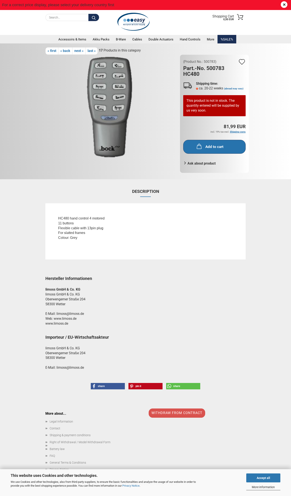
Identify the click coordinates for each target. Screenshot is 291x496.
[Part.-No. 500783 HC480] (111, 108)
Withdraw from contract (176, 413)
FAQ (52, 455)
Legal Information (61, 421)
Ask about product (201, 163)
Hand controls (190, 39)
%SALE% (227, 39)
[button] (108, 386)
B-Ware (121, 39)
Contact (55, 428)
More (210, 39)
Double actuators (160, 39)
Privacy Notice (131, 485)
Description (145, 191)
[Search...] (93, 17)
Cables (137, 39)
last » (92, 51)
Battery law (57, 449)
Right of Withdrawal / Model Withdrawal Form (80, 442)
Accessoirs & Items (72, 39)
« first (52, 51)
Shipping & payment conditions (70, 435)
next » (79, 51)
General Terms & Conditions (68, 462)
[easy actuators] (134, 22)
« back (65, 51)
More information (263, 487)
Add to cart (214, 147)
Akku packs (101, 39)
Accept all (263, 478)
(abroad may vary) (233, 88)
